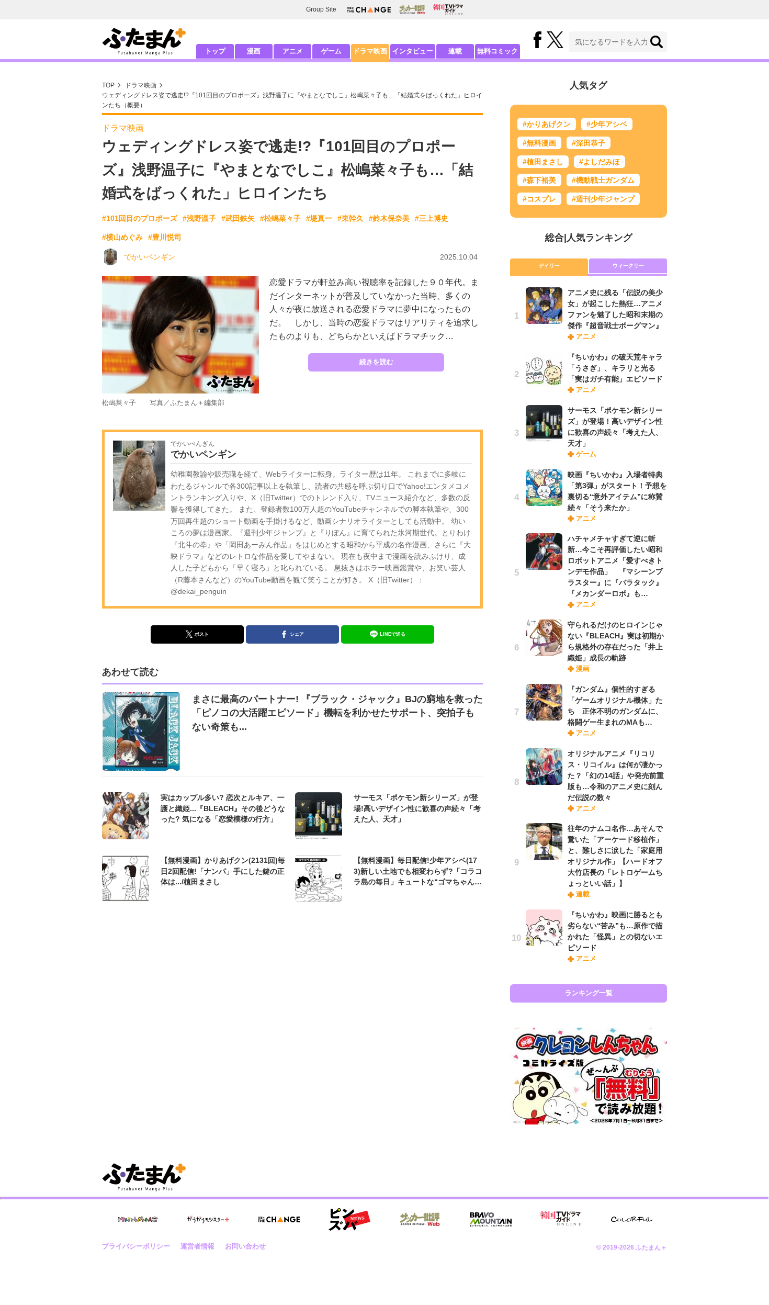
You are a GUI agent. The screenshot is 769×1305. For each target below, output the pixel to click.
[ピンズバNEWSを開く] (349, 1219)
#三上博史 (431, 218)
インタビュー (412, 51)
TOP (108, 85)
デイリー (549, 265)
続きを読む (376, 362)
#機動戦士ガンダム (603, 180)
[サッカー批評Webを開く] (412, 9)
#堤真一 (319, 218)
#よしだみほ (599, 162)
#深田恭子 (588, 143)
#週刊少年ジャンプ (603, 199)
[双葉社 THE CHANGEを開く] (369, 10)
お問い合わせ (245, 1246)
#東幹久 (350, 218)
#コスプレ (539, 199)
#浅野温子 (199, 218)
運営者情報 (197, 1246)
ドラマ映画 (370, 51)
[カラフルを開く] (632, 1219)
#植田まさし (543, 162)
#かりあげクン (547, 124)
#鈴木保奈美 (389, 218)
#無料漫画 (539, 143)
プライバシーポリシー (136, 1246)
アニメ (292, 51)
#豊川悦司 (165, 237)
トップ (215, 51)
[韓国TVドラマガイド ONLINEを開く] (448, 9)
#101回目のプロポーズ (139, 218)
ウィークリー (628, 265)
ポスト (202, 634)
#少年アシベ (606, 124)
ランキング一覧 (589, 993)
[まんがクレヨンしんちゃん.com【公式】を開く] (138, 1219)
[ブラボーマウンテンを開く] (491, 1219)
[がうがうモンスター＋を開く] (208, 1219)
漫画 (254, 51)
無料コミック (497, 51)
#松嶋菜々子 (280, 218)
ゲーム (331, 51)
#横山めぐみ (122, 237)
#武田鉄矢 (238, 218)
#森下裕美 (539, 180)
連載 (455, 51)
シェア (297, 634)
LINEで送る (392, 634)
